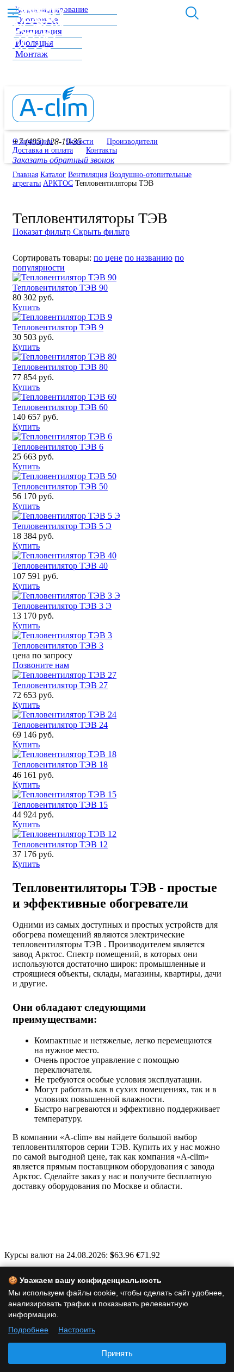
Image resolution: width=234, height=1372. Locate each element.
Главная (25, 175)
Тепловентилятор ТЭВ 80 (60, 367)
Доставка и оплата (43, 150)
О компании (33, 141)
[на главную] (53, 119)
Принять (117, 1353)
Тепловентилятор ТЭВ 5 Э (62, 526)
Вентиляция (87, 175)
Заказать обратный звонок (63, 160)
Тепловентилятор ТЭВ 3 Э (62, 606)
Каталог (53, 175)
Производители (132, 141)
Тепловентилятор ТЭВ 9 (58, 327)
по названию (149, 257)
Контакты (101, 150)
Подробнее (28, 1329)
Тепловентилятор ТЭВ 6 (58, 446)
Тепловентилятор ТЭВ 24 (60, 724)
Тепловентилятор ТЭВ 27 (60, 685)
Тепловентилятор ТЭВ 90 (60, 287)
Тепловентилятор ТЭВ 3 (58, 645)
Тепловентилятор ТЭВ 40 (60, 565)
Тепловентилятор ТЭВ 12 (60, 844)
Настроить (76, 1329)
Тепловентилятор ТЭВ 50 (60, 486)
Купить (26, 307)
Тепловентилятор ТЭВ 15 (60, 804)
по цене (108, 257)
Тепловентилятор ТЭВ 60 (60, 407)
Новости (80, 141)
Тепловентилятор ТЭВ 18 (60, 764)
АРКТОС (58, 183)
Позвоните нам (41, 665)
